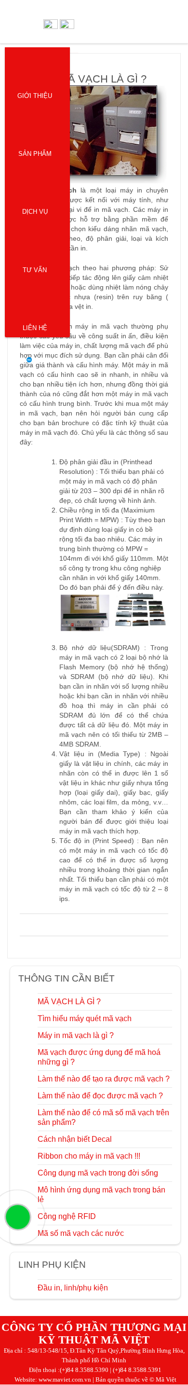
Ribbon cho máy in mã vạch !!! (89, 1156)
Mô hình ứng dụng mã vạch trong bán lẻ (101, 1195)
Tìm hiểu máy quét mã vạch (85, 1018)
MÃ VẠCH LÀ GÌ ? (69, 1001)
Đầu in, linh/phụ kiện (73, 1288)
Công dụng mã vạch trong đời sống (98, 1173)
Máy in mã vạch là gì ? (76, 1035)
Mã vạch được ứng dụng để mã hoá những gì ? (99, 1057)
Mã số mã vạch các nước (81, 1233)
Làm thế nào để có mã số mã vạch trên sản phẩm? (103, 1117)
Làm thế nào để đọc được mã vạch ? (100, 1096)
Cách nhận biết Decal (75, 1139)
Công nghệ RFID (67, 1216)
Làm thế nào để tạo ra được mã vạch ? (104, 1079)
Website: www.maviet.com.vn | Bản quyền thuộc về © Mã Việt (95, 1379)
